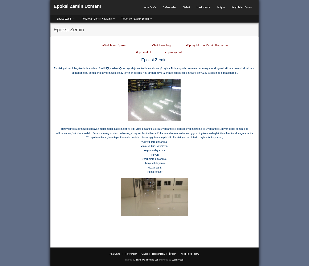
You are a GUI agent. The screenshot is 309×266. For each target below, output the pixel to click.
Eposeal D (144, 52)
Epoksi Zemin (64, 18)
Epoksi (122, 45)
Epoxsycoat (174, 52)
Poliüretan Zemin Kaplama (97, 18)
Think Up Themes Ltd (147, 259)
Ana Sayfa (150, 7)
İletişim (221, 7)
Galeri (186, 7)
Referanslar (169, 7)
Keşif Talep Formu (241, 7)
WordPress (178, 259)
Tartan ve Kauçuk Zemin (135, 18)
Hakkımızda (203, 7)
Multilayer (110, 45)
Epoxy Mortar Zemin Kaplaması (208, 45)
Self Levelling (162, 45)
